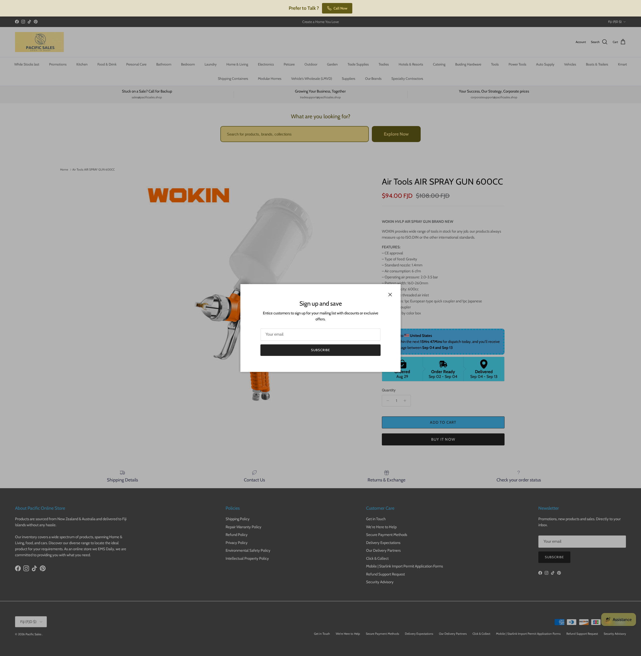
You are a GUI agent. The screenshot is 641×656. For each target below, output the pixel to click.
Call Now (340, 8)
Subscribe (320, 350)
